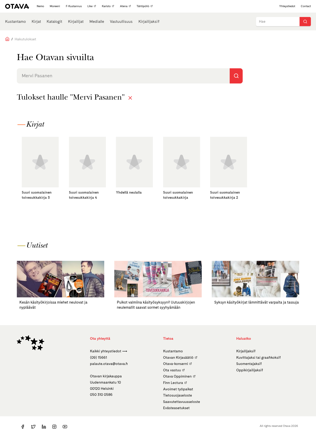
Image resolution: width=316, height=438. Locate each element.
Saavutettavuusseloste (181, 401)
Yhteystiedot (287, 6)
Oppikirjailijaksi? (249, 370)
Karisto (106, 6)
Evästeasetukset (176, 408)
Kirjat (36, 21)
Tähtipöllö (143, 6)
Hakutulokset (25, 39)
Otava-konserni (175, 363)
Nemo (41, 6)
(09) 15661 (98, 357)
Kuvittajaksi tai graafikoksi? (258, 357)
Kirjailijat (76, 21)
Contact (306, 6)
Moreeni (55, 6)
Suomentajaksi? (249, 363)
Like (90, 6)
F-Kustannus (74, 6)
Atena (123, 6)
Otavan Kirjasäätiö (178, 357)
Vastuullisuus (121, 21)
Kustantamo (15, 21)
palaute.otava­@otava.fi (109, 363)
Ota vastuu (172, 370)
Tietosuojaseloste (177, 395)
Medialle (96, 21)
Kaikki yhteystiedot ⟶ (108, 351)
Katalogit (54, 21)
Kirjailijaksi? (148, 21)
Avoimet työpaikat (178, 389)
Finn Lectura (173, 382)
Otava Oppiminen (177, 376)
